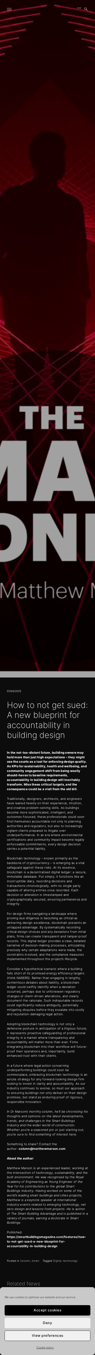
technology (70, 1260)
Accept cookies (47, 1310)
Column (25, 1260)
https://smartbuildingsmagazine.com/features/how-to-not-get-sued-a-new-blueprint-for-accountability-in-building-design (46, 1241)
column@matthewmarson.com (42, 1148)
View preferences (47, 1335)
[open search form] (84, 9)
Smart (35, 1260)
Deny (47, 1323)
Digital (57, 1260)
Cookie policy (45, 1347)
